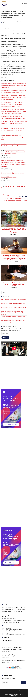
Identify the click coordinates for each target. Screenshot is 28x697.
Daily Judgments (20, 21)
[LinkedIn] (6, 640)
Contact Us (14, 692)
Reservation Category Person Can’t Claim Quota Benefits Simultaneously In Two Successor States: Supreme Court (13, 85)
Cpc (5, 186)
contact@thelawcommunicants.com (15, 634)
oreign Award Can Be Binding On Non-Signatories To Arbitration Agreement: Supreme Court (13, 137)
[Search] (23, 682)
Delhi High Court (17, 186)
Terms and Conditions (14, 690)
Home (3, 690)
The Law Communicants (7, 187)
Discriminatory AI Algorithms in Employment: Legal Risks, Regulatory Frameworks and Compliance (13, 656)
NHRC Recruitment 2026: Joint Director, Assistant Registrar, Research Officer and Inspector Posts (12, 649)
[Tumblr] (8, 640)
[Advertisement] (14, 372)
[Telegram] (11, 640)
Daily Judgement (9, 186)
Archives (4, 671)
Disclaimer (7, 690)
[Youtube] (10, 640)
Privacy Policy (22, 690)
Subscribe (5, 337)
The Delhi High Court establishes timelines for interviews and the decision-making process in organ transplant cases (14, 616)
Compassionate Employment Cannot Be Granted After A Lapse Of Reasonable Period (14, 284)
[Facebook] (3, 640)
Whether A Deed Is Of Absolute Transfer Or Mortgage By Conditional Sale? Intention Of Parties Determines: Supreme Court (12, 104)
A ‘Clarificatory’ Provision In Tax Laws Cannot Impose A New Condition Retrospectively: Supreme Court (12, 130)
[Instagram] (5, 640)
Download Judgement (7, 99)
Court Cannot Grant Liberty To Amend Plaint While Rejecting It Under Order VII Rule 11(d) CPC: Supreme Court (13, 151)
